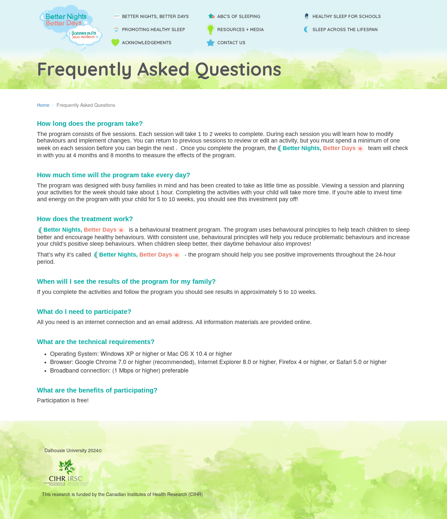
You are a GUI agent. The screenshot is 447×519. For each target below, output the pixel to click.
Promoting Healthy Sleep (153, 29)
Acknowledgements (146, 43)
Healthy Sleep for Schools (347, 16)
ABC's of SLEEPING (238, 16)
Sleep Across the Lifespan (345, 29)
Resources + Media (240, 29)
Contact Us (231, 43)
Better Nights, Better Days (155, 16)
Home (43, 105)
